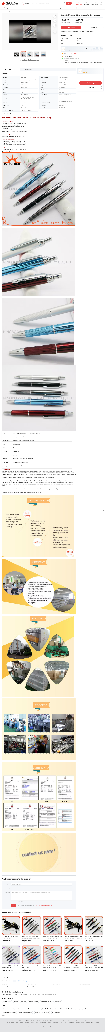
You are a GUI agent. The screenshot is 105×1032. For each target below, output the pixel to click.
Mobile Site (86, 1020)
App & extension (85, 8)
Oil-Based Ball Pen (33, 1001)
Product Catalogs (23, 981)
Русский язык (39, 1022)
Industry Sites (62, 1020)
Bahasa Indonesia (95, 1022)
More (3, 1015)
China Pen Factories (7, 1009)
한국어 (65, 1022)
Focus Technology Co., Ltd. (42, 1026)
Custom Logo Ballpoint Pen (9, 1012)
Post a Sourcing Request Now (44, 905)
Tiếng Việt (87, 1022)
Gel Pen (16, 1001)
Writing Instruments (32, 984)
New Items (4, 984)
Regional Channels (71, 1020)
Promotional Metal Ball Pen (25, 1012)
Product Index (79, 1020)
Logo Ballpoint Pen (82, 1009)
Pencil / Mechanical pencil (84, 984)
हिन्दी (73, 1022)
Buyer (68, 8)
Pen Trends (46, 1012)
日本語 (69, 1022)
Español (21, 1022)
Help (76, 8)
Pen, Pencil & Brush (17, 11)
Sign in (101, 4)
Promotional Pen (7, 1001)
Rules (102, 8)
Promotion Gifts (31, 987)
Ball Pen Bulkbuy (56, 1012)
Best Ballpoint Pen (70, 1009)
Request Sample (89, 31)
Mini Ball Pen (58, 1001)
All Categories (7, 8)
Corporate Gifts (5, 987)
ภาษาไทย (78, 1022)
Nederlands (55, 1022)
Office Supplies (9, 11)
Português (27, 1022)
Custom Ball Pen (59, 1009)
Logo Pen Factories (47, 1009)
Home (3, 11)
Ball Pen (25, 11)
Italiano (44, 1022)
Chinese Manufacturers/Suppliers (34, 1020)
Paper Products (56, 984)
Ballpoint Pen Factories (33, 1009)
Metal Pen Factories (20, 1009)
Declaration (68, 1026)
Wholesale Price (54, 1020)
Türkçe (82, 1022)
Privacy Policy (75, 1026)
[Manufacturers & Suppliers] (10, 3)
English (16, 1022)
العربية (60, 1022)
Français (32, 1022)
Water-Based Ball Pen (46, 1001)
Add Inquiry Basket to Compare (30, 60)
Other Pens (23, 1001)
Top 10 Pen (37, 1012)
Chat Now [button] (94, 27)
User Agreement (61, 1026)
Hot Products (15, 1020)
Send (13, 905)
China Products (22, 1020)
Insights (91, 1020)
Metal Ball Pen (31, 11)
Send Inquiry (71, 27)
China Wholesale (46, 1020)
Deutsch (49, 1022)
